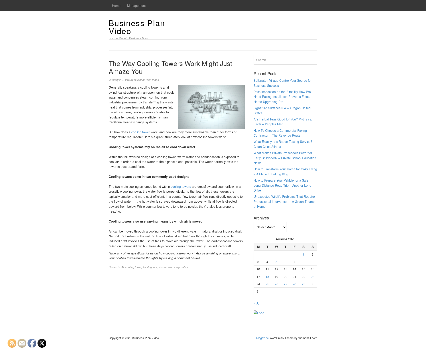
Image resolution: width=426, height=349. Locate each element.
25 (267, 284)
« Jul (257, 303)
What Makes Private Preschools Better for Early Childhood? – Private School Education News (285, 158)
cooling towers (181, 186)
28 (294, 284)
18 (267, 276)
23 (312, 276)
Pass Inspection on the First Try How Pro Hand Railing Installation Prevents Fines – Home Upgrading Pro (283, 96)
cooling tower (140, 132)
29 (303, 284)
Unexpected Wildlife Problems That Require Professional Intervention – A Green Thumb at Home (284, 201)
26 (276, 284)
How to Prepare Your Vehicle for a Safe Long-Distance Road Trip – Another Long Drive (282, 185)
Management (136, 5)
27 (285, 284)
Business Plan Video (137, 26)
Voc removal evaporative (173, 267)
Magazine (262, 338)
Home (116, 5)
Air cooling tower (131, 267)
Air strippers (150, 267)
